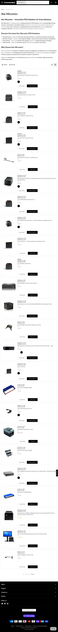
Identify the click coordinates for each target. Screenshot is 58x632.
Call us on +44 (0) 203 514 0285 (40, 626)
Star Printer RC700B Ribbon (24, 492)
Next (32, 574)
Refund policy (28, 626)
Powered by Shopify (29, 629)
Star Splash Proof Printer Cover (25, 429)
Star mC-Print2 (21, 366)
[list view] (55, 64)
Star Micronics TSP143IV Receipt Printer (27, 75)
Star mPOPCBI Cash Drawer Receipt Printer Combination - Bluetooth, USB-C (36, 471)
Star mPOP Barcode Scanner (24, 408)
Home (2, 9)
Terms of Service (19, 626)
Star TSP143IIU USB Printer (24, 263)
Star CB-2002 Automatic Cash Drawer (27, 283)
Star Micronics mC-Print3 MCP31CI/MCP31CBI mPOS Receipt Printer (34, 304)
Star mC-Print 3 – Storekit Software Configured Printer (31, 241)
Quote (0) (57, 473)
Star (18, 76)
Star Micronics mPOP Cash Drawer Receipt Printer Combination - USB (35, 346)
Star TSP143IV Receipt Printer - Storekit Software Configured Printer (34, 220)
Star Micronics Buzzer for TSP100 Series (27, 157)
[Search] (51, 2)
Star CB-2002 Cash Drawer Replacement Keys (29, 325)
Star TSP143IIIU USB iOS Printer (25, 115)
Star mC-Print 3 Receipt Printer (25, 138)
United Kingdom (28, 610)
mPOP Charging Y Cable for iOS (25, 555)
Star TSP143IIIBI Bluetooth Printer (25, 199)
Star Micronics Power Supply (24, 450)
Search (12, 626)
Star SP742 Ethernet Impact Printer (26, 94)
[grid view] (52, 64)
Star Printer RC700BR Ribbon (24, 387)
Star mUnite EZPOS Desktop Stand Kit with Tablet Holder (32, 534)
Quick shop (21, 85)
